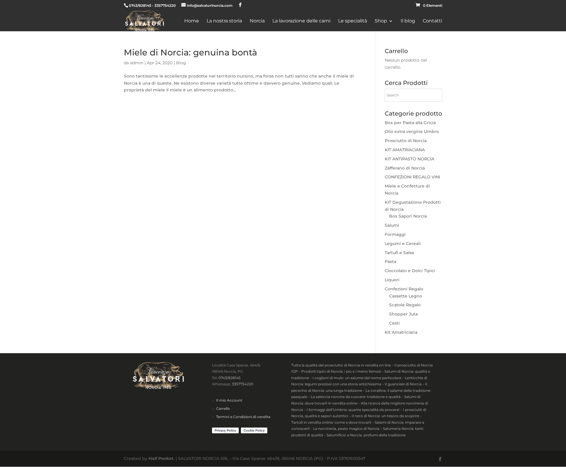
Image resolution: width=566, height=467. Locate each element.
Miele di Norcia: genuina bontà (190, 52)
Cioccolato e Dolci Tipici (410, 270)
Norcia (257, 21)
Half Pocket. (162, 458)
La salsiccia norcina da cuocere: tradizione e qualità (356, 396)
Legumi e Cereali (403, 243)
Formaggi (395, 234)
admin (136, 62)
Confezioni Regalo (404, 289)
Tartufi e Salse (399, 252)
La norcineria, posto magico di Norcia (346, 428)
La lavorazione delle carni (301, 21)
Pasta (390, 261)
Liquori (392, 279)
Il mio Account (229, 400)
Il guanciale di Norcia (403, 384)
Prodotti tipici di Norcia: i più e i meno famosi (341, 371)
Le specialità (352, 21)
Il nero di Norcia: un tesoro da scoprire (385, 416)
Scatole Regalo (405, 305)
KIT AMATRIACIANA (405, 149)
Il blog (408, 21)
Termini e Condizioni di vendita (243, 417)
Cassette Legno (405, 296)
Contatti (432, 21)
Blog (181, 62)
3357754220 (242, 384)
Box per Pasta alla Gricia (410, 122)
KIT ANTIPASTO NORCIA (409, 159)
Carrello (223, 408)
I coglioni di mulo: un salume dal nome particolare (356, 378)
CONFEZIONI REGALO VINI (412, 177)
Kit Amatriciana (401, 332)
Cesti (394, 323)
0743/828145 (229, 378)
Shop (381, 21)
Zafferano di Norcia (405, 168)
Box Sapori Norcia (408, 216)
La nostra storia (224, 21)
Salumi (392, 225)
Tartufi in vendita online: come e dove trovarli (331, 422)
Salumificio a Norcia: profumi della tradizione (366, 435)
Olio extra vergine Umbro (412, 131)
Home (191, 21)
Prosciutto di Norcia (406, 140)
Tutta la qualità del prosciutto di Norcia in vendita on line (341, 365)
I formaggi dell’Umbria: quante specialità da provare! (353, 409)
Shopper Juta (403, 314)
